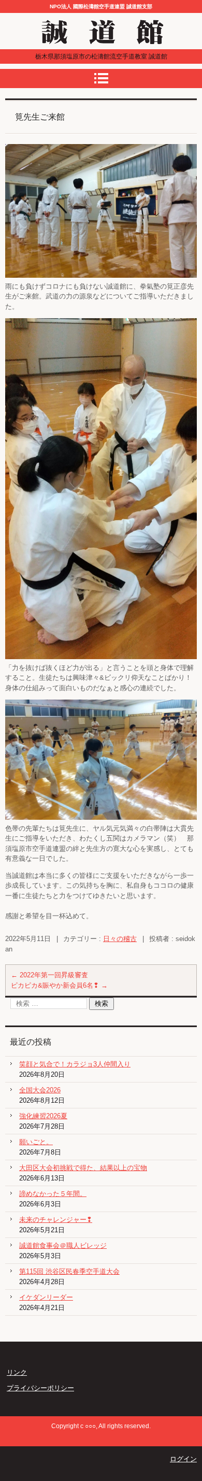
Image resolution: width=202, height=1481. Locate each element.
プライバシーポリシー (40, 1388)
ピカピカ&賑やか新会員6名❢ (59, 985)
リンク (17, 1372)
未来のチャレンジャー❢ (55, 1219)
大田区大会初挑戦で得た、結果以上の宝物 (83, 1168)
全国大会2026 (40, 1090)
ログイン (183, 1459)
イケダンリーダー (46, 1297)
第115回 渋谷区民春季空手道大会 (69, 1271)
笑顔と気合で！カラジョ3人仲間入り (75, 1064)
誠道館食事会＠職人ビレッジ (63, 1245)
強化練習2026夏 (43, 1116)
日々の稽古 (120, 939)
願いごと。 (36, 1142)
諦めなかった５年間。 (52, 1194)
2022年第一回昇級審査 (49, 975)
